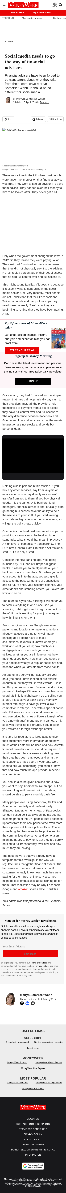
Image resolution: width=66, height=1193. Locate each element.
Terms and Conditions (33, 1129)
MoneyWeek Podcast (17, 1062)
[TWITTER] (22, 1003)
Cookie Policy (33, 1139)
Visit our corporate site (43, 1180)
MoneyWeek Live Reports (33, 1068)
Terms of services (39, 963)
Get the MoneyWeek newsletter (48, 1042)
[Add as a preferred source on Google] (33, 1166)
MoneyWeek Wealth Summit (49, 1062)
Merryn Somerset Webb (30, 98)
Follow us (40, 119)
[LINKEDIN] (28, 1003)
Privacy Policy (33, 1134)
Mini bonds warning (32, 18)
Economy (9, 41)
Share (10, 119)
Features (44, 102)
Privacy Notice (42, 966)
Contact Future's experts (33, 1124)
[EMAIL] (33, 1003)
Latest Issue (33, 1048)
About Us (33, 1119)
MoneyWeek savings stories (49, 1082)
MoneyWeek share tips (17, 1082)
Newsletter (57, 119)
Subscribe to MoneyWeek (17, 1042)
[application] (33, 455)
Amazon (23, 889)
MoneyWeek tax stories (33, 1088)
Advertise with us (33, 1144)
